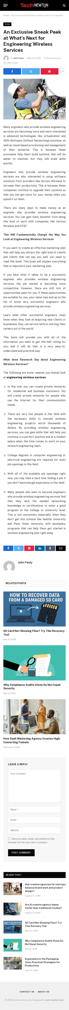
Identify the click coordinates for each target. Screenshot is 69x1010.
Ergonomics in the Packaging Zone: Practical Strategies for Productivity (42, 962)
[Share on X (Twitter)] (31, 71)
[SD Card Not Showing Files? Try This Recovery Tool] (34, 608)
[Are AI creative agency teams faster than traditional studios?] (13, 909)
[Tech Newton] (34, 5)
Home (6, 15)
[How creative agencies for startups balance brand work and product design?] (13, 888)
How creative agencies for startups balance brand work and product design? (45, 887)
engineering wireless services (26, 377)
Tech (7, 24)
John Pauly (18, 58)
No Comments (54, 58)
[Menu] (5, 5)
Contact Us (27, 992)
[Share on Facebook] (12, 71)
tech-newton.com (54, 1000)
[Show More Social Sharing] (62, 71)
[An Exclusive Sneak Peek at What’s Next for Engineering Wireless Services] (34, 99)
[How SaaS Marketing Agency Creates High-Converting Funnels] (34, 716)
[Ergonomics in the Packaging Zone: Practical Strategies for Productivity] (13, 963)
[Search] (64, 5)
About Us (43, 992)
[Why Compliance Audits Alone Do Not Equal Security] (34, 662)
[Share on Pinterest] (49, 71)
